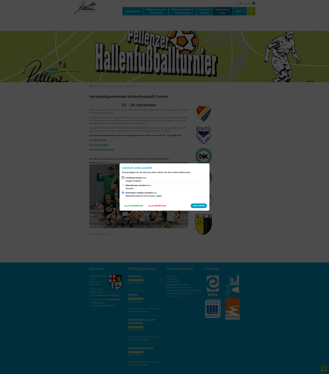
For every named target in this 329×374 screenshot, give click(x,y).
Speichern (199, 205)
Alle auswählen (133, 205)
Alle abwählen (157, 205)
